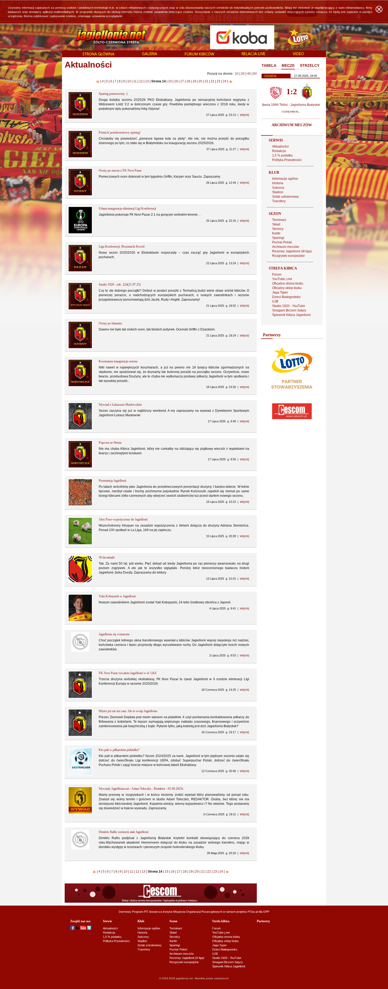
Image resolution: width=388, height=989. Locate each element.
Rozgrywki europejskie (288, 256)
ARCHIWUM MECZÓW (292, 125)
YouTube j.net (282, 279)
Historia (277, 183)
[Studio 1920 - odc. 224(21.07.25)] (80, 309)
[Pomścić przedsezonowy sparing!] (80, 157)
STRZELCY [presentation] (309, 65)
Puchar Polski (282, 242)
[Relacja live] (253, 54)
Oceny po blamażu (110, 323)
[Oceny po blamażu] (80, 347)
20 (243, 73)
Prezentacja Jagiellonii (112, 480)
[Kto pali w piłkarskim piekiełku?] (80, 774)
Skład (276, 224)
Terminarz (279, 220)
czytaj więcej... (291, 111)
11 (135, 81)
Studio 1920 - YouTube (288, 306)
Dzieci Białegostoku (286, 297)
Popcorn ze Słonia (110, 442)
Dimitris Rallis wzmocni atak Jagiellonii (123, 832)
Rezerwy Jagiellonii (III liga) (292, 251)
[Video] (298, 54)
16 (176, 81)
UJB (275, 301)
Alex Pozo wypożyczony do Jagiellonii (123, 519)
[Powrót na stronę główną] (105, 37)
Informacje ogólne (285, 179)
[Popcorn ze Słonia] (80, 467)
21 (206, 81)
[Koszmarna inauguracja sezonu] (80, 385)
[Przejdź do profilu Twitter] (89, 928)
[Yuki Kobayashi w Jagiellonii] (80, 620)
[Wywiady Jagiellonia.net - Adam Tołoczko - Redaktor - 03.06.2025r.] (80, 813)
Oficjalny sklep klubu (287, 288)
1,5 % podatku (282, 155)
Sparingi (278, 238)
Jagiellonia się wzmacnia (114, 634)
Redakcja (279, 151)
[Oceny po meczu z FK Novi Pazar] (80, 195)
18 (188, 81)
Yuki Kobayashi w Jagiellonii (117, 596)
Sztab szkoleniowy (285, 196)
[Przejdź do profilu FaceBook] (72, 928)
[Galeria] (149, 54)
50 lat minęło (107, 557)
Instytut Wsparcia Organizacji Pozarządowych (192, 911)
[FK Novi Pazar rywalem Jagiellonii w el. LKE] (80, 697)
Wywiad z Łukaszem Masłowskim (120, 404)
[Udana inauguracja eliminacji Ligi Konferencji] (80, 233)
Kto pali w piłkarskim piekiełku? (119, 750)
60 (255, 73)
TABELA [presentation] (269, 65)
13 (147, 81)
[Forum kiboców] (199, 54)
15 (170, 81)
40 (249, 73)
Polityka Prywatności (287, 160)
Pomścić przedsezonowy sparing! (120, 132)
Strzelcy (277, 229)
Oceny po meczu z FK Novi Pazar (120, 170)
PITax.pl (253, 911)
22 (212, 81)
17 (182, 81)
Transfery (279, 201)
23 (218, 81)
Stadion (277, 192)
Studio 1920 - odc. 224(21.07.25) (120, 284)
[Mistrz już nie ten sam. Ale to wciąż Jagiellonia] (80, 735)
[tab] (269, 66)
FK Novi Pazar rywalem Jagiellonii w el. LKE (128, 673)
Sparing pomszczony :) (113, 94)
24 (224, 81)
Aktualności (280, 146)
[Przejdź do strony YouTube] (80, 928)
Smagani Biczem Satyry (289, 310)
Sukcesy (278, 188)
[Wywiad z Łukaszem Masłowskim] (80, 429)
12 (141, 81)
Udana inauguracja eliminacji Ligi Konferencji (127, 208)
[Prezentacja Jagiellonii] (80, 505)
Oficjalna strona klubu (287, 283)
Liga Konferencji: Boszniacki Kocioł (121, 246)
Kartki (276, 233)
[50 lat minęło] (80, 582)
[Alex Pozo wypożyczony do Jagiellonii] (80, 544)
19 (194, 81)
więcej (244, 115)
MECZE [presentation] (288, 65)
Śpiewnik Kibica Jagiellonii (291, 315)
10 (237, 73)
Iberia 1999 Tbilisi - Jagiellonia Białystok (291, 105)
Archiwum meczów (285, 247)
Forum (276, 274)
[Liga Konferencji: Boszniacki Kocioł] (80, 271)
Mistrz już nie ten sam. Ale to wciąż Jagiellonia (128, 711)
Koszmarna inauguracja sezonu (118, 361)
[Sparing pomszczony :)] (80, 118)
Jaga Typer (280, 292)
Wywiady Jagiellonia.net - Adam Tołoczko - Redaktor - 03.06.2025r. (141, 789)
